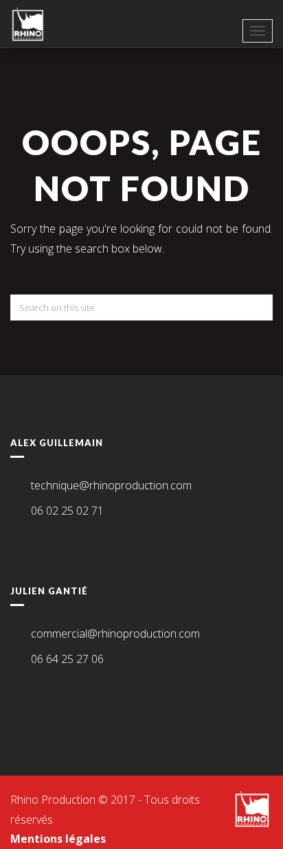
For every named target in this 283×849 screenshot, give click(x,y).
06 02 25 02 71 (67, 510)
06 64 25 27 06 (67, 658)
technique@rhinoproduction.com (111, 485)
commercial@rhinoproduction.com (115, 633)
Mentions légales (58, 838)
